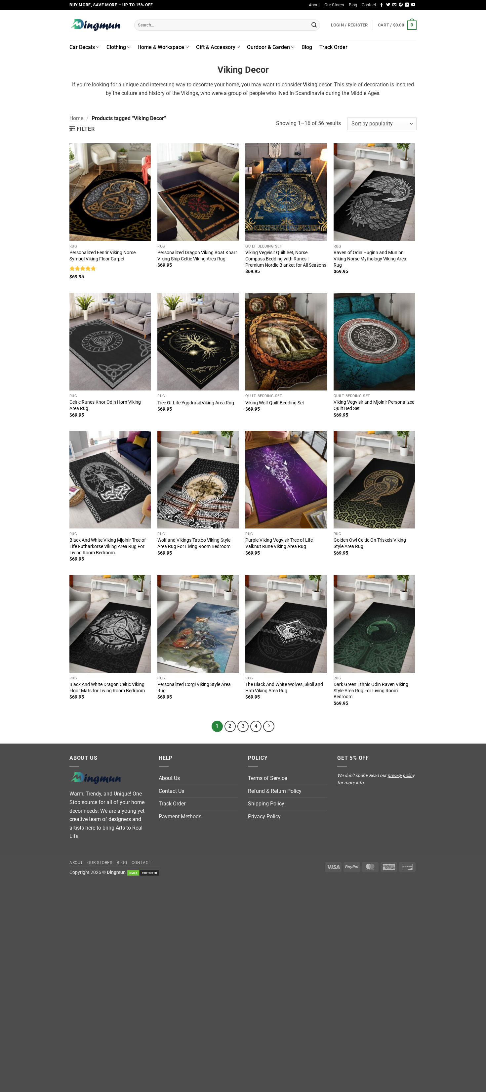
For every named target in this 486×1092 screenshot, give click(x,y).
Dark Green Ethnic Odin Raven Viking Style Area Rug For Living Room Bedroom (371, 691)
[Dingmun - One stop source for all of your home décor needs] (96, 25)
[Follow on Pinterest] (401, 5)
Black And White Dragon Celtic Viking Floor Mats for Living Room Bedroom (107, 688)
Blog (353, 4)
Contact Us (171, 791)
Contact (369, 4)
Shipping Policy (266, 803)
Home (76, 118)
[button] (397, 25)
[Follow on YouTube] (413, 5)
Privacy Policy (264, 816)
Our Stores (334, 4)
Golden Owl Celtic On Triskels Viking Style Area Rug (370, 543)
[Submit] (314, 25)
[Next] (268, 726)
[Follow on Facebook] (382, 5)
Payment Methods (180, 816)
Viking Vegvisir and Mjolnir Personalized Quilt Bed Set (374, 405)
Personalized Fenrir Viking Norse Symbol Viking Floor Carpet (102, 256)
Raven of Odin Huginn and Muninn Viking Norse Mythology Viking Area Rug (370, 259)
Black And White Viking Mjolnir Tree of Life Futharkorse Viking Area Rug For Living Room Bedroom (107, 546)
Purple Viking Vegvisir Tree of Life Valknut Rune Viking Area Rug (279, 543)
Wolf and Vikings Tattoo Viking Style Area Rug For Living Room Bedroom (193, 543)
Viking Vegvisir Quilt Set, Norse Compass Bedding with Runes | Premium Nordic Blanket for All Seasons (285, 259)
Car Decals (82, 47)
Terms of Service (267, 778)
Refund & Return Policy (275, 791)
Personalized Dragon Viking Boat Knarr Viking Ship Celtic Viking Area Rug (197, 256)
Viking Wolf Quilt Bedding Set (274, 403)
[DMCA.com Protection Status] (143, 872)
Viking (310, 84)
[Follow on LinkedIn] (407, 5)
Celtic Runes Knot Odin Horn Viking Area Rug (105, 405)
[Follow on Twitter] (388, 5)
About (314, 4)
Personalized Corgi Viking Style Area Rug (194, 688)
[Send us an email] (394, 5)
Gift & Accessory (215, 47)
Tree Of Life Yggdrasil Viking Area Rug (195, 403)
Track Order (333, 47)
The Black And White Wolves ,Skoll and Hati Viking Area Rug (284, 688)
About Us (169, 778)
